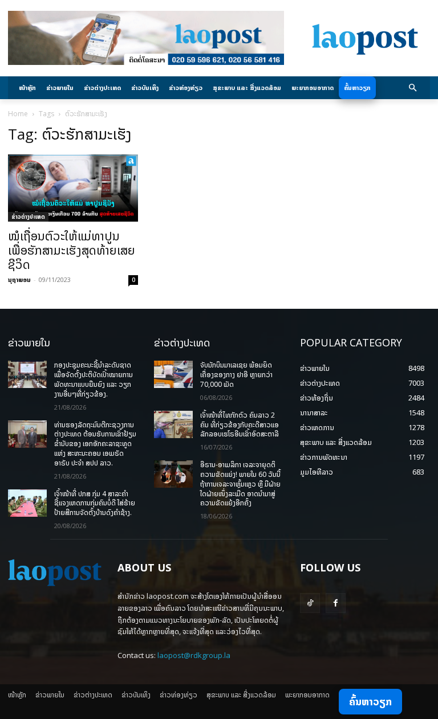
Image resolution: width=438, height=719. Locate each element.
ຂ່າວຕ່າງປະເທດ (28, 216)
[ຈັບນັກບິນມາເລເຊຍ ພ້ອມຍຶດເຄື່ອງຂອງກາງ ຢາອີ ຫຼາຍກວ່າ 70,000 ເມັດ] (173, 374)
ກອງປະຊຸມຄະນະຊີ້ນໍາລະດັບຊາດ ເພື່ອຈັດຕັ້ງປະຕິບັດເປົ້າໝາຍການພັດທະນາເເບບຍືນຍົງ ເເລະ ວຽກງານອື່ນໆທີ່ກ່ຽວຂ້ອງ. (93, 379)
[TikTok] (310, 603)
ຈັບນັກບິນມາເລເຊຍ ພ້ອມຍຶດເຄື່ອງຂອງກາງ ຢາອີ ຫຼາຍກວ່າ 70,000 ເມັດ (236, 374)
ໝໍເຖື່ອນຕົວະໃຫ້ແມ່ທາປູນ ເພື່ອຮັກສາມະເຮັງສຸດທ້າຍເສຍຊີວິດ (71, 250)
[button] (413, 88)
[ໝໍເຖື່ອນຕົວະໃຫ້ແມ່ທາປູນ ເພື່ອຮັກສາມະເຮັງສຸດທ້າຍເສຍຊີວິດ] (73, 188)
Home (18, 114)
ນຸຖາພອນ (19, 279)
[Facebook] (336, 603)
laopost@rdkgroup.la (193, 655)
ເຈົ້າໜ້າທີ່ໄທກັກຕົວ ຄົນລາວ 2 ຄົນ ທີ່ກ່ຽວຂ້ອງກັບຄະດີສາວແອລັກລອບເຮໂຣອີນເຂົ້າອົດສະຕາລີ (239, 424)
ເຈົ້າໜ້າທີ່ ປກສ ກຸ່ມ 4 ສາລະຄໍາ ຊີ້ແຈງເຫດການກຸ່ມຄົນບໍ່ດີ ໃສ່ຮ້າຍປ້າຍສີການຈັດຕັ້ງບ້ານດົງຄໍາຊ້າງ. (94, 503)
